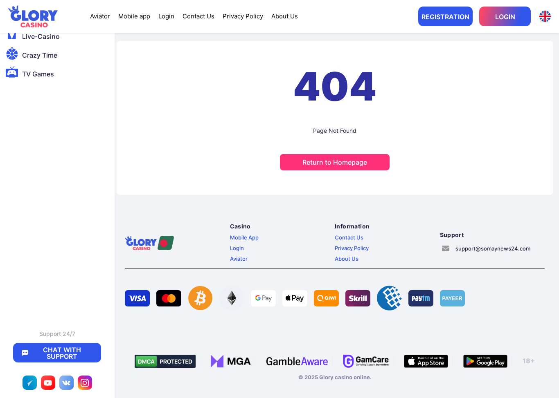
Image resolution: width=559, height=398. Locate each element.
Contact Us (198, 16)
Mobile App (244, 237)
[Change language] (545, 16)
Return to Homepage (334, 162)
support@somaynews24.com (492, 248)
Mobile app (134, 16)
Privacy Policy (243, 16)
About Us (284, 16)
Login (166, 16)
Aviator (100, 16)
